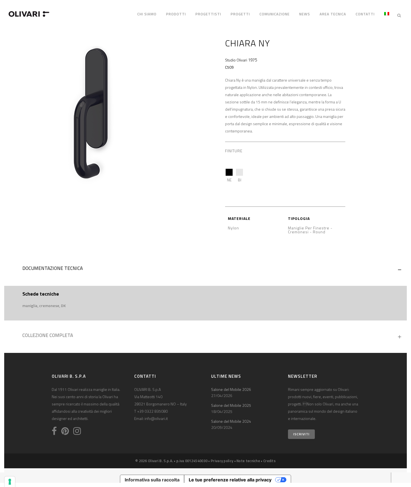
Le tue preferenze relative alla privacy (230, 480)
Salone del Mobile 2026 (231, 389)
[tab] (205, 269)
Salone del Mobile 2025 (231, 405)
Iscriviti (301, 434)
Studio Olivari (236, 60)
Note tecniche (248, 461)
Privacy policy (222, 461)
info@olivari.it (156, 418)
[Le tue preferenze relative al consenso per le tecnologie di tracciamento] (9, 481)
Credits (269, 461)
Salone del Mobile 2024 (231, 421)
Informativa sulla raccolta (152, 480)
